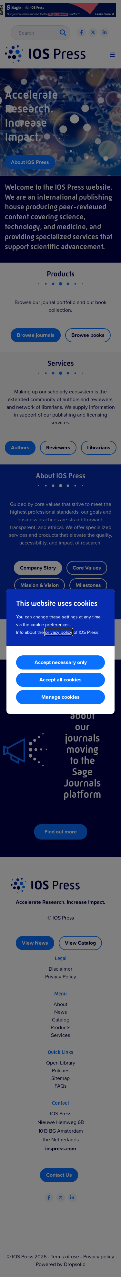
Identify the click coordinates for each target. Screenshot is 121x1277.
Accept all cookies (60, 679)
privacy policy (58, 632)
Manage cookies (60, 697)
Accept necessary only (61, 662)
